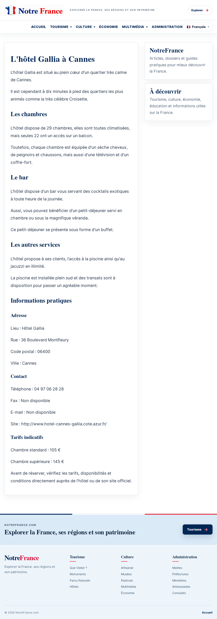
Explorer (200, 10)
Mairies (177, 567)
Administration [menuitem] (167, 27)
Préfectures (180, 574)
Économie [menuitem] (108, 27)
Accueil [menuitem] (38, 27)
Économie (127, 593)
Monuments (78, 574)
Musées (126, 574)
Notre (21, 557)
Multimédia (128, 586)
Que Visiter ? (78, 567)
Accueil (207, 612)
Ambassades (181, 586)
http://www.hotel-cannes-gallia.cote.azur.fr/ (64, 423)
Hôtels (74, 586)
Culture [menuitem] (84, 27)
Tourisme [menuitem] (59, 27)
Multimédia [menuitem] (133, 27)
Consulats (179, 593)
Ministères (179, 580)
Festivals (127, 580)
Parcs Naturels (80, 580)
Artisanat (127, 567)
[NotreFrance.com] (33, 10)
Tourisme (197, 529)
